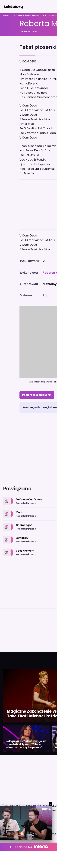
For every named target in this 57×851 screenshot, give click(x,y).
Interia (6, 15)
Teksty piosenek (32, 15)
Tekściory (17, 15)
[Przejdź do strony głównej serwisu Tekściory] (13, 6)
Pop (44, 15)
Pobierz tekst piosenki (36, 395)
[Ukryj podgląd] (50, 804)
